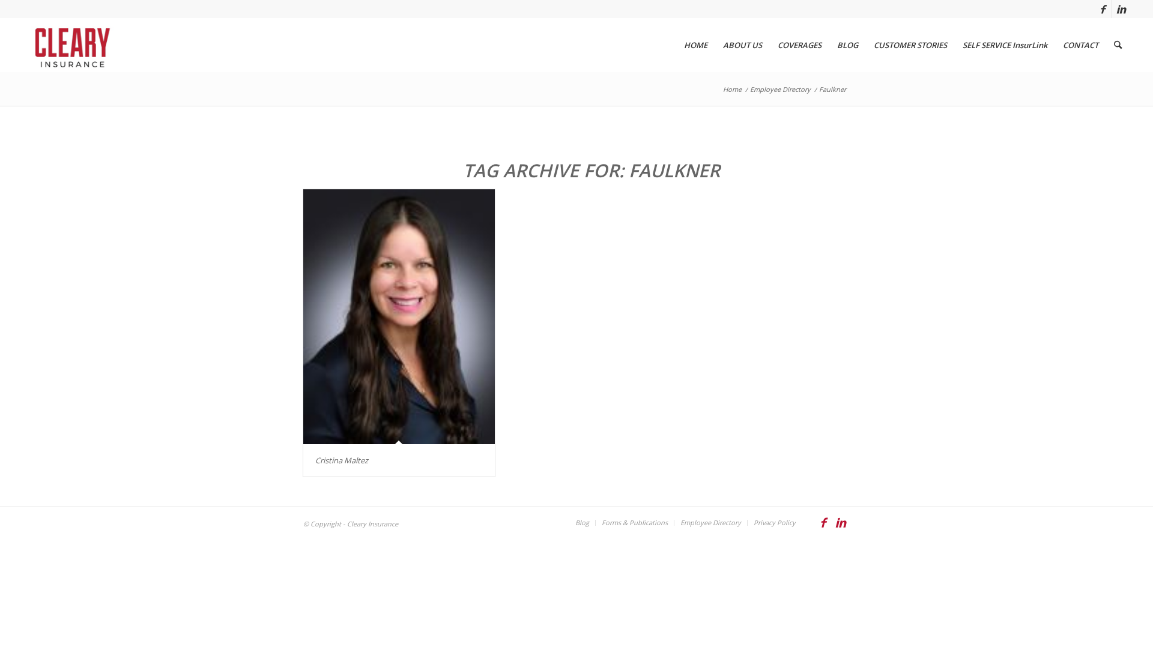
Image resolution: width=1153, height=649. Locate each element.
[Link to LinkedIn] (1121, 9)
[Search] (1118, 45)
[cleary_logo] (70, 45)
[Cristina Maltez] (399, 316)
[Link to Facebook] (1103, 9)
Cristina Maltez (341, 460)
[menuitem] (695, 45)
